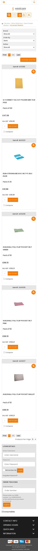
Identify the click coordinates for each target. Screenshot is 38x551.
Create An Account (29, 15)
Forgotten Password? (10, 476)
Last (18, 55)
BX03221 (22, 140)
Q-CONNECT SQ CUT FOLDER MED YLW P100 (19, 101)
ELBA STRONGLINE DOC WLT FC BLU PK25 (17, 174)
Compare (9, 132)
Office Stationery (17, 23)
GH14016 (22, 287)
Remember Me (10, 470)
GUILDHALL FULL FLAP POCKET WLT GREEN (17, 248)
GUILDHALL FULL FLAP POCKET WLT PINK (17, 322)
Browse (7, 23)
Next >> (13, 55)
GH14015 (22, 214)
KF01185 (22, 67)
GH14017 (22, 361)
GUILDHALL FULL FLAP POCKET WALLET (19, 394)
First (4, 55)
